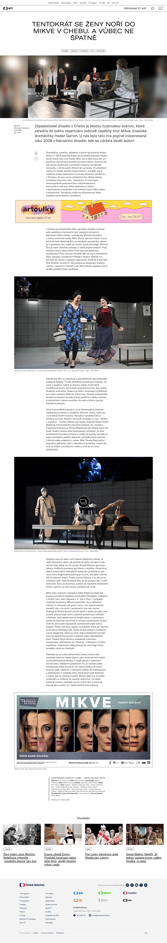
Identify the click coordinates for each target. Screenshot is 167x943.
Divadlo (65, 51)
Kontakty (49, 922)
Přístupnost (60, 933)
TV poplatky (24, 901)
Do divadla (101, 51)
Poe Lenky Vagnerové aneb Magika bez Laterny (101, 855)
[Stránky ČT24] (78, 894)
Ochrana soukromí (47, 933)
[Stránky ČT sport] (105, 894)
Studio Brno (50, 901)
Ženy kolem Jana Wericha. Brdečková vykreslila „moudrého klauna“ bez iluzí (20, 857)
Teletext (23, 904)
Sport (76, 3)
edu (108, 3)
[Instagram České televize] (127, 886)
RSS (146, 933)
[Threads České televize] (145, 886)
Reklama (48, 897)
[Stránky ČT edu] (135, 900)
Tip (92, 51)
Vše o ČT (115, 3)
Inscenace (84, 51)
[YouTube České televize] (136, 886)
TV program (92, 3)
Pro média (49, 893)
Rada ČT (48, 908)
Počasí (22, 912)
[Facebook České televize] (132, 886)
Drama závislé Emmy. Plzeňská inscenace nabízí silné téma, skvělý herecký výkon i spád (60, 859)
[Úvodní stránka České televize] (32, 886)
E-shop (22, 915)
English (35, 933)
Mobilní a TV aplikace (28, 919)
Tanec (88, 849)
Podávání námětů (52, 915)
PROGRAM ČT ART (135, 8)
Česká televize (53, 3)
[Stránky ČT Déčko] (78, 901)
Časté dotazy (50, 919)
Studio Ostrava (51, 904)
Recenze (74, 51)
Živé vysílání (24, 897)
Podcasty (23, 908)
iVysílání (83, 3)
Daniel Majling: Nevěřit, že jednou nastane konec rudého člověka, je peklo (143, 857)
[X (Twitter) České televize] (141, 886)
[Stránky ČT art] (103, 901)
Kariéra (48, 912)
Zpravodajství (66, 3)
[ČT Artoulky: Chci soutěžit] (83, 211)
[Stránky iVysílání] (135, 893)
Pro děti (102, 3)
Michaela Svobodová (21, 128)
